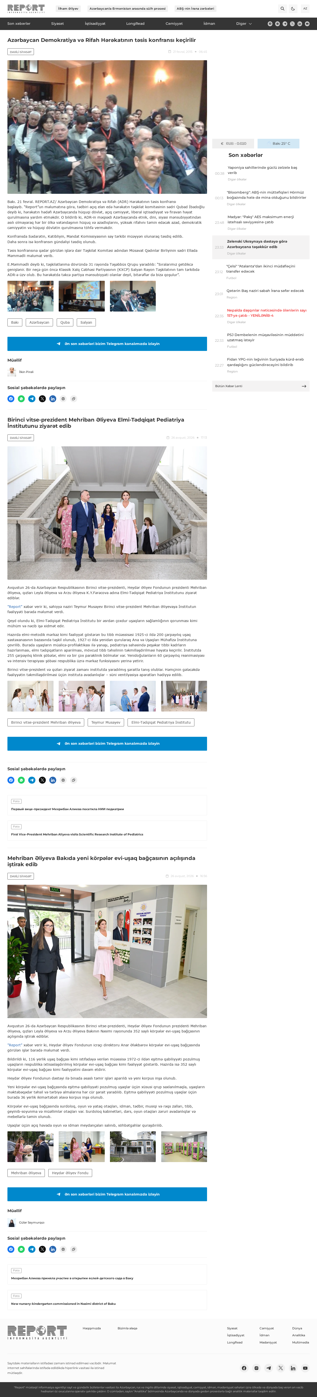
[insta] (277, 23)
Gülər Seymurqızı (31, 1222)
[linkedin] (299, 23)
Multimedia (300, 1342)
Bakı (15, 322)
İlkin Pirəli (26, 372)
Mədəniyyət (268, 1342)
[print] (63, 398)
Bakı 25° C (281, 143)
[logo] (26, 8)
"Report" (14, 606)
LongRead (234, 1342)
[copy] (73, 398)
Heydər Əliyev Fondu (70, 1173)
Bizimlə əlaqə (127, 1328)
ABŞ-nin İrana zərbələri (195, 8)
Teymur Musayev (105, 722)
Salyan (86, 322)
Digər (241, 23)
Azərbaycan (39, 322)
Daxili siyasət (20, 52)
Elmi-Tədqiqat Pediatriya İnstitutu (161, 722)
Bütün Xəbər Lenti (228, 386)
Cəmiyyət (267, 1328)
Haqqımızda (92, 1328)
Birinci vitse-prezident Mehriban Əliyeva (45, 722)
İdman (264, 1335)
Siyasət (232, 1328)
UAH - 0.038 (236, 143)
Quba (65, 322)
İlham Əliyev (68, 8)
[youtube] (307, 23)
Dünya (297, 1328)
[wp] (21, 398)
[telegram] (285, 23)
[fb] (270, 23)
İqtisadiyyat (235, 1335)
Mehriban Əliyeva (26, 1173)
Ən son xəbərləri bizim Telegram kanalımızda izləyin (112, 344)
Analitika (298, 1335)
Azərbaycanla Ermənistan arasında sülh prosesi (127, 8)
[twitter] (292, 23)
